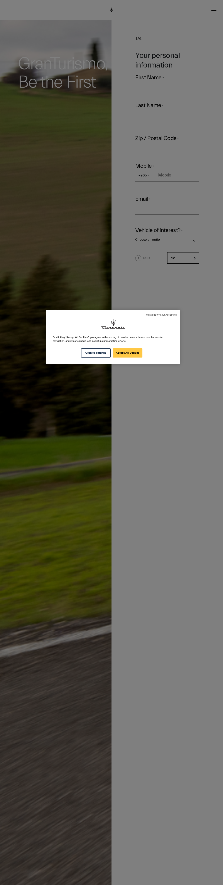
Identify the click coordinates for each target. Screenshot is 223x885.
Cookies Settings (95, 352)
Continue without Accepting (161, 315)
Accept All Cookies (127, 352)
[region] (113, 337)
